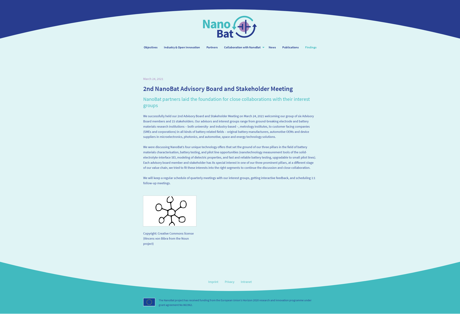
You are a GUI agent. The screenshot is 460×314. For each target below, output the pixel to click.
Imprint (213, 282)
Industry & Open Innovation (182, 47)
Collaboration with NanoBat (242, 47)
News (272, 47)
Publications (290, 47)
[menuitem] (151, 47)
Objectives (150, 47)
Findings (310, 47)
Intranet (246, 282)
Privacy (229, 282)
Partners (212, 47)
